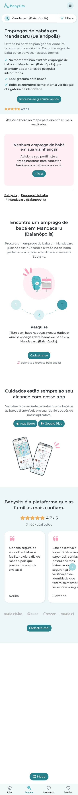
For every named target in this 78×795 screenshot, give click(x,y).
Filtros (69, 18)
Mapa (41, 776)
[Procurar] (7, 18)
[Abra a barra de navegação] (70, 5)
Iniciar (39, 173)
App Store (27, 423)
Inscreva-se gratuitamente (39, 99)
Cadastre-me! (39, 628)
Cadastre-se (39, 355)
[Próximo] (72, 567)
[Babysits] (14, 5)
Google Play (53, 423)
